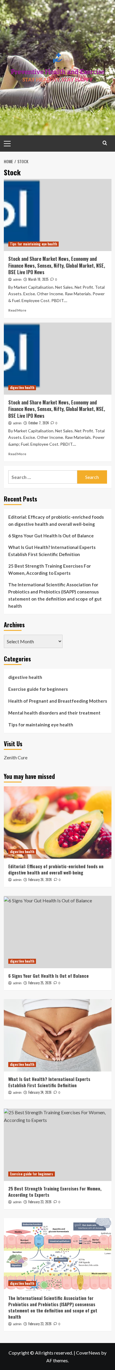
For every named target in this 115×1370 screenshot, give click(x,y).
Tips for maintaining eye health (33, 244)
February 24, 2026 (40, 1092)
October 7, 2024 (38, 422)
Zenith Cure (15, 757)
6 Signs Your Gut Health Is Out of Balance (51, 535)
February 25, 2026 (40, 982)
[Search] (105, 143)
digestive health (22, 387)
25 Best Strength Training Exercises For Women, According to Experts (49, 569)
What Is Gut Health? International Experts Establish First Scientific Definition (52, 550)
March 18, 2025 (38, 279)
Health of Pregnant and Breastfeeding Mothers (57, 701)
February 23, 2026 (40, 1201)
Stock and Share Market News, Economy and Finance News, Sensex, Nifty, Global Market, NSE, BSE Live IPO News (56, 265)
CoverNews (88, 1352)
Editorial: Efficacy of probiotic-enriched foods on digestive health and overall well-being (56, 520)
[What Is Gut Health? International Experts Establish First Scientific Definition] (57, 1035)
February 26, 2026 (40, 879)
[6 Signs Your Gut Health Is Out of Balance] (57, 932)
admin (17, 279)
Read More (17, 310)
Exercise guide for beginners (38, 689)
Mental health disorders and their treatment (54, 712)
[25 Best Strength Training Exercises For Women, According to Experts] (57, 1145)
